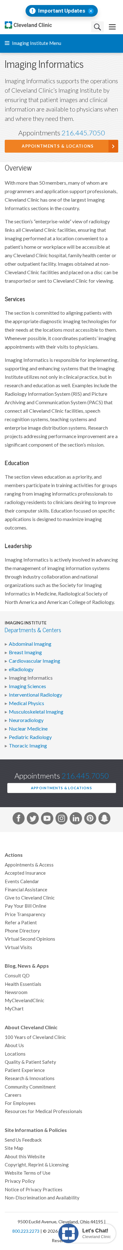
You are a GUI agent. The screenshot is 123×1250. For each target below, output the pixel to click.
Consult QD (17, 976)
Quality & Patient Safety (30, 1062)
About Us (14, 1045)
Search (97, 26)
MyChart (14, 1009)
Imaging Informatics (31, 678)
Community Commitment (30, 1087)
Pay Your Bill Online (25, 906)
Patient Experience (25, 1070)
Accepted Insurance (25, 873)
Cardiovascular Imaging (34, 661)
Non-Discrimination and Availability (42, 1198)
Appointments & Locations (58, 146)
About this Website (25, 1157)
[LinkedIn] (76, 819)
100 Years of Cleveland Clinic (35, 1037)
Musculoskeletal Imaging (36, 712)
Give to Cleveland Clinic (30, 898)
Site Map (14, 1148)
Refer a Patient (21, 923)
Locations (15, 1054)
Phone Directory (22, 931)
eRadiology (21, 669)
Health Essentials (23, 984)
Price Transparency (25, 914)
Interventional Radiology (35, 695)
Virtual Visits (18, 947)
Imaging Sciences (27, 686)
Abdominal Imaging (30, 644)
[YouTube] (47, 819)
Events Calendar (22, 881)
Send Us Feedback (23, 1140)
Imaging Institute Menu (36, 43)
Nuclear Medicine (28, 729)
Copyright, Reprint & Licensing (37, 1165)
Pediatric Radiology (30, 737)
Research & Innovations (30, 1078)
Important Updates (61, 11)
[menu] (112, 26)
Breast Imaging (25, 652)
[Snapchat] (104, 819)
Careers (13, 1095)
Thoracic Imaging (28, 745)
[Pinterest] (90, 819)
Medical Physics (26, 703)
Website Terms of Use (27, 1173)
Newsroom (16, 992)
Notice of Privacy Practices (33, 1190)
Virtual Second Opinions (30, 939)
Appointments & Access (29, 865)
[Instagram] (61, 819)
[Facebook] (19, 819)
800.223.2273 (25, 1231)
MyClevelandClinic (24, 1000)
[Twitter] (33, 819)
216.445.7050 (83, 132)
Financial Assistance (26, 890)
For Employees (20, 1103)
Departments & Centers (33, 630)
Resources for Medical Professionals (43, 1111)
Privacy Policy (20, 1181)
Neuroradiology (26, 720)
